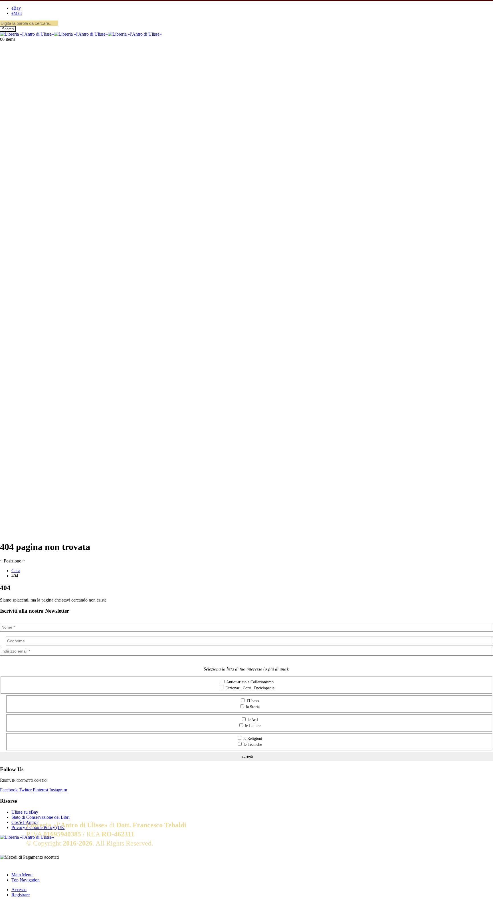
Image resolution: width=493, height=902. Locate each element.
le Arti (252, 720)
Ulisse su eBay (24, 812)
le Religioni (252, 738)
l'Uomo (252, 701)
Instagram (58, 789)
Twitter (25, 789)
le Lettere (252, 726)
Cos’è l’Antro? (24, 822)
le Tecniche (252, 744)
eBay (16, 8)
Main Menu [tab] (22, 874)
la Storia (252, 707)
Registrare (20, 894)
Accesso (19, 889)
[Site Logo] (81, 34)
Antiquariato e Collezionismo (249, 682)
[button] (3, 865)
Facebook (9, 789)
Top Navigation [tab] (25, 879)
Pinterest (40, 789)
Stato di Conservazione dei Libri (40, 817)
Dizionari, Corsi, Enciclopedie (249, 688)
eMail (16, 13)
